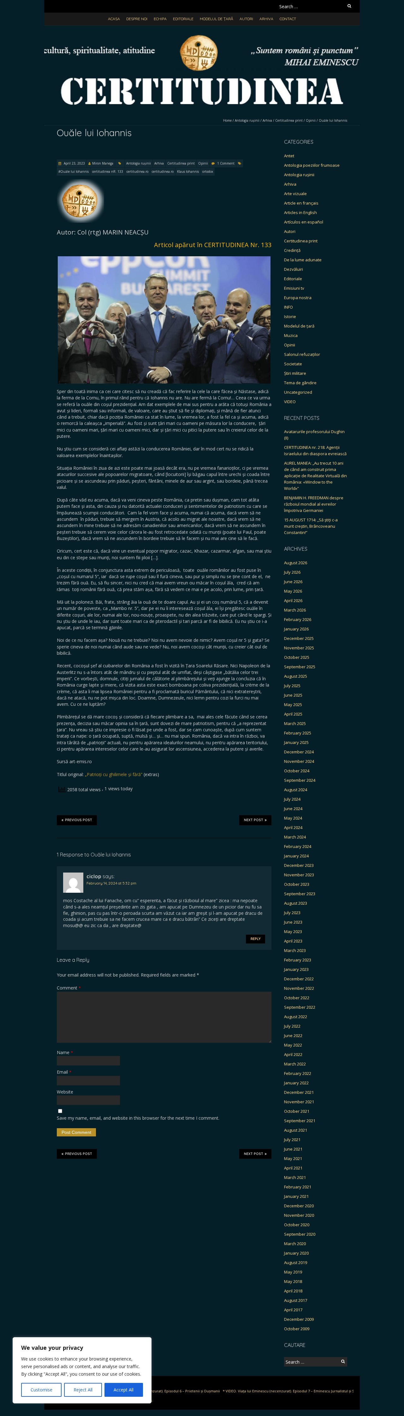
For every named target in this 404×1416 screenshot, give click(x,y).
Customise (41, 1390)
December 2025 (299, 638)
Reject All (83, 1390)
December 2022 (299, 979)
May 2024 (293, 818)
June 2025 (293, 695)
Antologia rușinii (247, 120)
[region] (82, 1370)
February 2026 (297, 619)
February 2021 (297, 1187)
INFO (288, 307)
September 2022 (299, 1007)
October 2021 (296, 1111)
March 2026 (295, 610)
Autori (246, 18)
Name (65, 1052)
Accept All (124, 1390)
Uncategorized (298, 392)
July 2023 (292, 912)
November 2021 (299, 1102)
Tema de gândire (300, 383)
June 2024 (293, 808)
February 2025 (297, 733)
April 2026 (293, 600)
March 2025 (295, 723)
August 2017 (295, 1300)
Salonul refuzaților (302, 354)
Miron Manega (102, 163)
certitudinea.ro (137, 171)
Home (227, 120)
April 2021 (293, 1168)
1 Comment (226, 163)
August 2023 (295, 903)
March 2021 (295, 1177)
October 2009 (296, 1329)
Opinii (311, 120)
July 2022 (292, 1026)
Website (65, 1092)
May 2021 (293, 1158)
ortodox (207, 171)
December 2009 (299, 1319)
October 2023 (296, 884)
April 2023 (293, 941)
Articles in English (300, 212)
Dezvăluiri (293, 269)
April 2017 (293, 1310)
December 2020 (299, 1206)
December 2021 (299, 1092)
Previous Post (78, 820)
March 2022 (295, 1064)
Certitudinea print (289, 120)
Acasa (114, 18)
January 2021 (296, 1196)
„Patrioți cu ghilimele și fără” (113, 774)
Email (64, 1072)
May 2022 (293, 1045)
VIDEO (290, 401)
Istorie (290, 316)
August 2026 (295, 563)
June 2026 (293, 581)
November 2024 (299, 761)
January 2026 (296, 629)
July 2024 (292, 799)
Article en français (301, 203)
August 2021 (295, 1130)
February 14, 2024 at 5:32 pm (111, 883)
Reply (255, 939)
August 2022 (295, 1016)
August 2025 (295, 676)
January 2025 (296, 742)
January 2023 (296, 969)
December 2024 (299, 752)
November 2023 (299, 875)
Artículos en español (303, 222)
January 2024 (296, 856)
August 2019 (295, 1262)
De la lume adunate (303, 260)
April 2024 (293, 827)
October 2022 (296, 998)
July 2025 (292, 685)
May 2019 (293, 1272)
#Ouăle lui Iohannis (73, 171)
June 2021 (293, 1149)
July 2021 (292, 1139)
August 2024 (295, 789)
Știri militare (295, 373)
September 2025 (299, 667)
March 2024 (295, 837)
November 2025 (299, 648)
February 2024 (297, 846)
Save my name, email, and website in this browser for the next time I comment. (138, 1118)
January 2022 (296, 1083)
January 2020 (296, 1253)
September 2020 (299, 1234)
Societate (293, 364)
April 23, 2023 (74, 163)
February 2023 (297, 960)
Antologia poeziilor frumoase (312, 165)
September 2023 (299, 894)
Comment (69, 988)
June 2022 (293, 1035)
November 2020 (299, 1215)
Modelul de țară (216, 18)
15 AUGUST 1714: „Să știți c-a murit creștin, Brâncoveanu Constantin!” (311, 526)
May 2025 (293, 704)
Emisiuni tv (294, 288)
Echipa (160, 18)
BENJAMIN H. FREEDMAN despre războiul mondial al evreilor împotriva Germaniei (313, 504)
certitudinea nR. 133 (107, 171)
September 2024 (299, 780)
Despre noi (136, 18)
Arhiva (266, 18)
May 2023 (293, 931)
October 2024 (296, 771)
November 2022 (299, 988)
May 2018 (293, 1281)
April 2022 (293, 1054)
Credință (292, 250)
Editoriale (183, 18)
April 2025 (293, 714)
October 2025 (296, 657)
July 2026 (292, 572)
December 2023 (299, 865)
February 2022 (297, 1073)
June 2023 (293, 922)
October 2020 (296, 1224)
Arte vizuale (295, 193)
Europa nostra (298, 297)
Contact (288, 18)
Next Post (253, 820)
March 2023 (295, 950)
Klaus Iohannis (188, 171)
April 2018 (293, 1291)
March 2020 (295, 1243)
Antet (289, 156)
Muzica (291, 335)
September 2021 (299, 1120)
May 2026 (293, 591)
